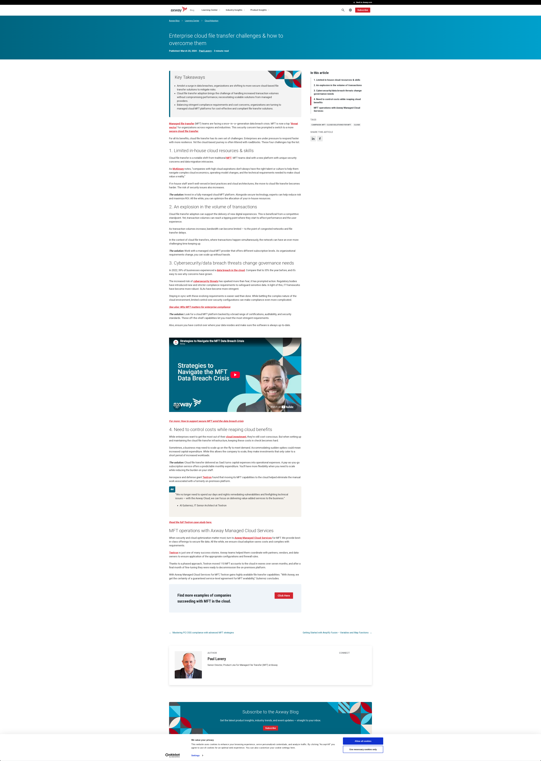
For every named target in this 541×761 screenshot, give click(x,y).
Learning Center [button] (210, 10)
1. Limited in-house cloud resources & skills (337, 80)
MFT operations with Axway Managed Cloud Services (337, 109)
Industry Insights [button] (234, 10)
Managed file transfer (181, 123)
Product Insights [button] (258, 10)
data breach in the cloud (231, 270)
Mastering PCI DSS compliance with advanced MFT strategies (203, 632)
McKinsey (178, 168)
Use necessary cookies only (363, 749)
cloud (357, 125)
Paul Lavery (205, 51)
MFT (229, 157)
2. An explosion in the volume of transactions (338, 85)
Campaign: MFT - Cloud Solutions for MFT (331, 125)
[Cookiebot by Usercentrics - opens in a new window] (172, 755)
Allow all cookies (363, 741)
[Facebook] (320, 138)
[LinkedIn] (313, 138)
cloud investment (236, 436)
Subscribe (362, 10)
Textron (207, 477)
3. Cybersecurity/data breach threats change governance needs (338, 92)
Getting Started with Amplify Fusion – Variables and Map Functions (336, 632)
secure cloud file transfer (183, 131)
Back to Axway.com (364, 2)
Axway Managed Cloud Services (253, 537)
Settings (195, 755)
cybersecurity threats (205, 281)
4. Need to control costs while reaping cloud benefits (337, 101)
